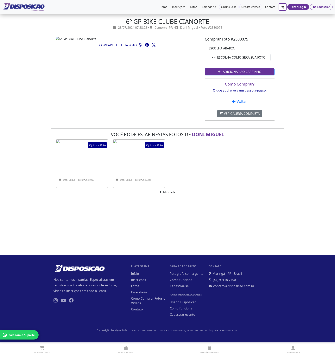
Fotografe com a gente (186, 273)
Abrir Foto (99, 145)
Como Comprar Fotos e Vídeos (148, 300)
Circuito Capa (228, 7)
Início (135, 273)
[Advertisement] (167, 221)
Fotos (193, 7)
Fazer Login (298, 7)
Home (163, 7)
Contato (270, 7)
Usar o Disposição (183, 302)
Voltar (241, 101)
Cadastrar (323, 7)
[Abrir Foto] (82, 158)
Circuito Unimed (250, 7)
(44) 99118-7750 (224, 280)
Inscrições (178, 7)
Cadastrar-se (179, 286)
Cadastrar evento (182, 314)
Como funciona (181, 280)
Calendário (209, 7)
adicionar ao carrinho (242, 72)
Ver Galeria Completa (241, 113)
